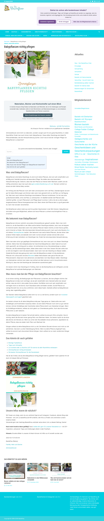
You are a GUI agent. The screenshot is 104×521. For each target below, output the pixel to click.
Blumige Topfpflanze (15, 343)
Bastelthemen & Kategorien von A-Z (48, 497)
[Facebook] (91, 1)
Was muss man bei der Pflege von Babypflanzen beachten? (26, 164)
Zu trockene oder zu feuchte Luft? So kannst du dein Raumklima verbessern (32, 347)
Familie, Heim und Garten (13, 35)
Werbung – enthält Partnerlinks (60, 126)
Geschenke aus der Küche (86, 144)
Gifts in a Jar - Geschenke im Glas (87, 155)
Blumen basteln (82, 124)
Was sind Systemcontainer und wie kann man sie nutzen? (61, 479)
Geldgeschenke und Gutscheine (83, 140)
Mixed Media (79, 167)
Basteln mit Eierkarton (83, 117)
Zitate (76, 176)
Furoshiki (78, 136)
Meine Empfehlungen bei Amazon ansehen (38, 115)
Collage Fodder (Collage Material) (84, 130)
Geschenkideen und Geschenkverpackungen (87, 149)
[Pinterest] (95, 1)
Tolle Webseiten (91, 174)
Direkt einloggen (64, 21)
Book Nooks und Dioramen (84, 127)
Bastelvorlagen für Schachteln (84, 88)
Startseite (6, 41)
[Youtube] (93, 1)
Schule (77, 74)
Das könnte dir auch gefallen (16, 167)
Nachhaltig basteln (91, 167)
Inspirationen (91, 159)
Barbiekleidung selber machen (84, 83)
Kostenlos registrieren (47, 21)
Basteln (14, 32)
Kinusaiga (78, 66)
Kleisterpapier (93, 162)
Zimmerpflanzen (18, 232)
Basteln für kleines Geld (82, 86)
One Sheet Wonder (80, 169)
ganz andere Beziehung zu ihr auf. (43, 184)
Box (68, 230)
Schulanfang (79, 69)
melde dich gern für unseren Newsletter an (47, 426)
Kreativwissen (57, 32)
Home (7, 32)
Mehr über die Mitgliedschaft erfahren (84, 21)
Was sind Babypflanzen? (15, 160)
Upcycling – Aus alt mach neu (84, 80)
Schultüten (78, 71)
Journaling (78, 162)
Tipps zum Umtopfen (15, 345)
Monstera (31, 255)
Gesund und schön (32, 35)
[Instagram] (97, 1)
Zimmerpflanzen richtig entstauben (19, 350)
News (45, 35)
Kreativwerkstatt (41, 32)
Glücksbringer (80, 160)
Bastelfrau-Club (81, 35)
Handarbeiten (26, 32)
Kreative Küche (71, 32)
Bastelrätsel (78, 91)
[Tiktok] (99, 1)
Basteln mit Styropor (83, 119)
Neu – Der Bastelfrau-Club (83, 63)
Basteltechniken (80, 122)
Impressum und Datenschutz (61, 35)
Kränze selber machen (84, 164)
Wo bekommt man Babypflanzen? (18, 162)
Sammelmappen (80, 174)
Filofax (77, 134)
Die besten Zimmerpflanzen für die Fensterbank (23, 352)
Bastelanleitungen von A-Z (12, 497)
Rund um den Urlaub (83, 172)
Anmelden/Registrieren (82, 108)
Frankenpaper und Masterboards (88, 134)
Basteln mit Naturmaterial (83, 77)
